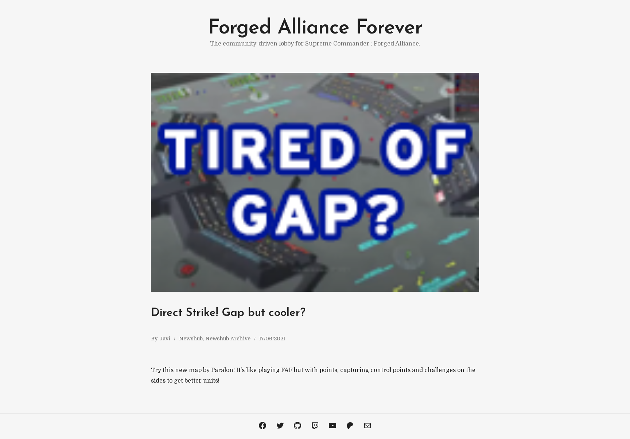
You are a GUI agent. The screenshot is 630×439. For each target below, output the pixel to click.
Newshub (191, 338)
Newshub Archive (227, 338)
